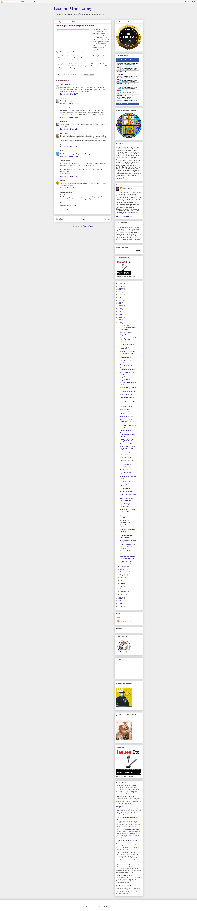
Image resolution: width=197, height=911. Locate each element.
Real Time (127, 103)
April (121, 586)
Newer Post (59, 219)
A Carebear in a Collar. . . (128, 491)
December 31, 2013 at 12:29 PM (69, 94)
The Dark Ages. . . (121, 77)
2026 (120, 286)
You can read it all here (93, 52)
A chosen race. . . (121, 102)
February (123, 591)
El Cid (62, 151)
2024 (120, 292)
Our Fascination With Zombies (126, 886)
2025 (120, 289)
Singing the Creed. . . (126, 335)
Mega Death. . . (125, 377)
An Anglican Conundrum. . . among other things (128, 352)
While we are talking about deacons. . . (126, 499)
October (123, 569)
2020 (120, 303)
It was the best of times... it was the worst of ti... (128, 557)
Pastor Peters (127, 188)
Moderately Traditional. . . (128, 416)
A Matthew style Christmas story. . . (126, 357)
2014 (120, 320)
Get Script (121, 103)
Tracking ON (133, 103)
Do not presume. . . (126, 488)
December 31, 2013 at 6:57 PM (69, 176)
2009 (120, 606)
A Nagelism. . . (120, 807)
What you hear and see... (128, 394)
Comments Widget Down (128, 391)
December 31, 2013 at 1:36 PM (69, 117)
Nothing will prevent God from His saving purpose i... (128, 339)
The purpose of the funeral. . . (126, 473)
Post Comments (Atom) (86, 226)
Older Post (106, 219)
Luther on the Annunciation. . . (126, 875)
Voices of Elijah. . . (126, 430)
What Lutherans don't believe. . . (126, 852)
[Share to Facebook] (91, 75)
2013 (120, 323)
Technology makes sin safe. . (124, 92)
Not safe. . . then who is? (128, 554)
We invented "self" (126, 444)
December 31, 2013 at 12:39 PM (69, 104)
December (123, 325)
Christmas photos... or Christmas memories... (128, 368)
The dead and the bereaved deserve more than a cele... (126, 504)
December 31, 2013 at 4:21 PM (69, 147)
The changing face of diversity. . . (126, 347)
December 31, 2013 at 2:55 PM (69, 129)
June (122, 580)
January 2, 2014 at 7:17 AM (68, 206)
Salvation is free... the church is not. (127, 521)
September (124, 572)
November (123, 566)
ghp (61, 180)
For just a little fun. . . (126, 380)
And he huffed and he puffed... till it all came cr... (127, 421)
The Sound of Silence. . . (128, 344)
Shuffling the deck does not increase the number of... (127, 546)
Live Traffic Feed (127, 60)
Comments (122, 621)
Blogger (108, 907)
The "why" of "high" (126, 406)
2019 (120, 306)
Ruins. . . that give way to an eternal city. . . (128, 388)
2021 (120, 300)
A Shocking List (125, 409)
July (121, 577)
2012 (120, 598)
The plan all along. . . (126, 365)
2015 (120, 317)
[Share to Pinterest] (93, 75)
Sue (61, 98)
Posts (121, 618)
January (123, 594)
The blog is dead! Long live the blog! (127, 328)
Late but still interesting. (123, 69)
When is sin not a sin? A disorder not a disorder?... (127, 531)
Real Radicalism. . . (122, 85)
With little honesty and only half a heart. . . (127, 440)
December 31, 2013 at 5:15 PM (69, 156)
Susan (62, 121)
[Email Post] (81, 74)
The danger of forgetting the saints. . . (128, 453)
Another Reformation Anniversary (126, 536)
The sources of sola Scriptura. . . (126, 465)
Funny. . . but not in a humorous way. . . (126, 562)
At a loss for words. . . (127, 332)
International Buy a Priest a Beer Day (128, 865)
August (122, 575)
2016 (120, 314)
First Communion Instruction (125, 796)
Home (83, 219)
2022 (120, 297)
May (121, 583)
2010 (120, 603)
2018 (120, 309)
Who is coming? (125, 551)
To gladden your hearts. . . (128, 481)
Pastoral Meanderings (73, 8)
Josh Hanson (64, 84)
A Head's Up (124, 469)
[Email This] (85, 75)
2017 (120, 311)
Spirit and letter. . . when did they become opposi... (127, 511)
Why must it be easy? (127, 457)
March (122, 589)
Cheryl (62, 133)
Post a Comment (63, 210)
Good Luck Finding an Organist (126, 785)
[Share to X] (89, 75)
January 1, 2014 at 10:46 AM (68, 188)
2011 (120, 601)
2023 (120, 294)
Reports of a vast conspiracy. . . (125, 516)
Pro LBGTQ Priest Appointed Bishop (128, 829)
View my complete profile (124, 216)
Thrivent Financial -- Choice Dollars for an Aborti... (127, 434)
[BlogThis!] (87, 75)
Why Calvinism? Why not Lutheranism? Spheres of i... (128, 448)
